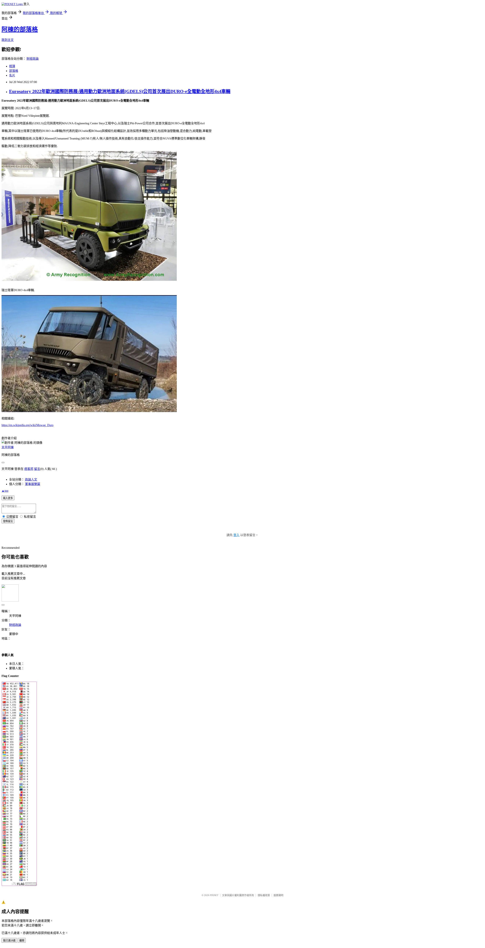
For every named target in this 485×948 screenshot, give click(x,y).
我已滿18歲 (9, 940)
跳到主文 (8, 40)
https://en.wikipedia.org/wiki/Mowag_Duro (27, 425)
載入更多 (8, 498)
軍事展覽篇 (32, 484)
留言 (37, 468)
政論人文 (31, 479)
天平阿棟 (8, 447)
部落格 (13, 70)
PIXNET (214, 895)
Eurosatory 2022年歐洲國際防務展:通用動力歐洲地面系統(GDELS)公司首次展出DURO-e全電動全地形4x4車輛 (119, 91)
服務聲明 (278, 895)
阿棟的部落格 (20, 29)
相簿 (12, 66)
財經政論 (33, 58)
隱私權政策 (264, 895)
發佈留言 (8, 521)
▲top (5, 490)
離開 (21, 940)
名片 (12, 75)
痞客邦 (28, 468)
